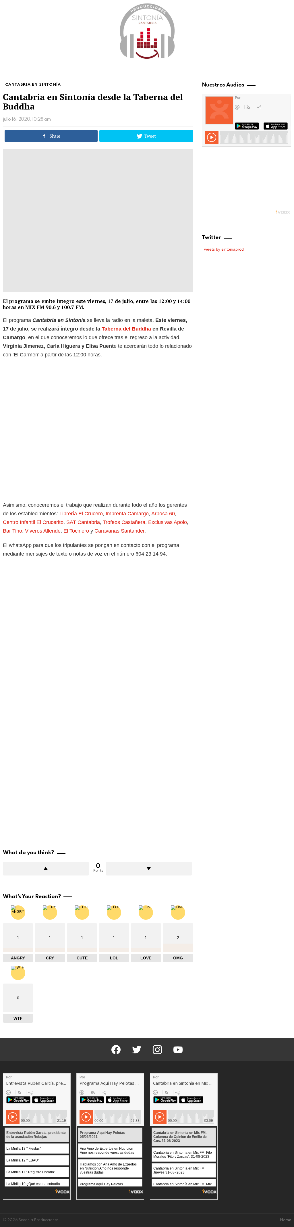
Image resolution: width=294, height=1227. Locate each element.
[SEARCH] (287, 67)
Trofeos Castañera (124, 522)
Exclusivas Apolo (167, 522)
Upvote (46, 868)
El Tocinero (76, 531)
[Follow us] (277, 67)
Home (285, 1220)
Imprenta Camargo (127, 513)
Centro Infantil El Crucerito (33, 522)
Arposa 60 (163, 513)
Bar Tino (12, 531)
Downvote (149, 868)
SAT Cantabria (83, 522)
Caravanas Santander (119, 531)
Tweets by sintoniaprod (223, 249)
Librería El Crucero (81, 513)
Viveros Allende (43, 531)
